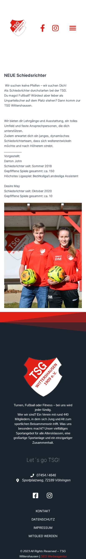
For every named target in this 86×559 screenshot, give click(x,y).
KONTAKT (43, 511)
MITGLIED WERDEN (43, 536)
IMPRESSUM (43, 528)
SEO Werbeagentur (54, 556)
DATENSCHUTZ (43, 519)
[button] (72, 28)
